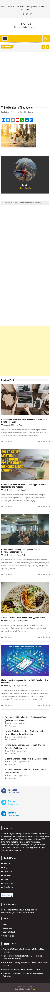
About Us (11, 7)
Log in (5, 924)
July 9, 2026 (7, 490)
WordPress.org (8, 936)
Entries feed (7, 928)
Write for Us (25, 9)
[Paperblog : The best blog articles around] (7, 896)
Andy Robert (21, 490)
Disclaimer (20, 7)
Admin (32, 112)
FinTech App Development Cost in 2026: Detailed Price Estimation (24, 681)
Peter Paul (21, 555)
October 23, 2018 (19, 112)
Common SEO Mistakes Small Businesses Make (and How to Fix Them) (24, 420)
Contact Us (43, 7)
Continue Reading (42, 442)
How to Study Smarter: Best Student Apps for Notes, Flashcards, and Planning (24, 485)
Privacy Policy (32, 7)
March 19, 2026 (9, 621)
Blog (5, 867)
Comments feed (9, 932)
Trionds (25, 23)
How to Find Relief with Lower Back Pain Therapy (23, 203)
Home (3, 7)
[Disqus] (25, 237)
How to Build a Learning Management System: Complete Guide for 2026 (20, 550)
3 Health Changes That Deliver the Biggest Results (23, 617)
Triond (33, 989)
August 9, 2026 (9, 425)
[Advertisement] (25, 80)
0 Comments (8, 442)
